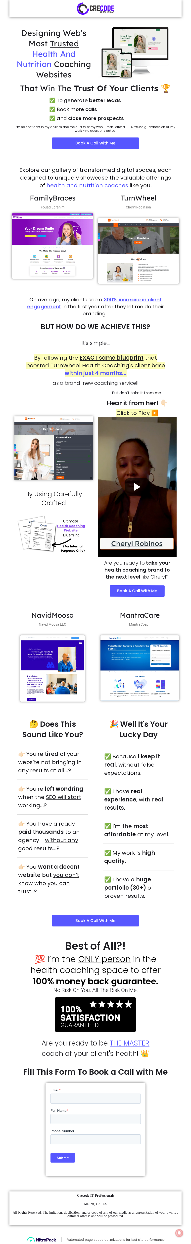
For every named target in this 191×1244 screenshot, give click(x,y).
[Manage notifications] (179, 1233)
